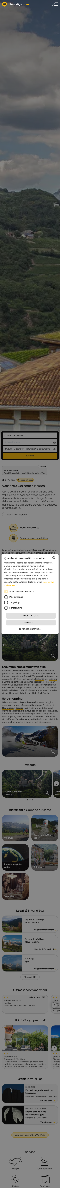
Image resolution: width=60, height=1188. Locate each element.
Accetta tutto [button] (31, 616)
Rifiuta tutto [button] (31, 622)
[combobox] (53, 557)
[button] (30, 629)
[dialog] (30, 594)
